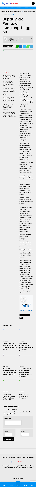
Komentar (8, 418)
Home (2, 8)
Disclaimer (30, 457)
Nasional (12, 8)
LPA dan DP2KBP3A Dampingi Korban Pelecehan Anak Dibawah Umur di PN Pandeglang (25, 372)
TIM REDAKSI (27, 305)
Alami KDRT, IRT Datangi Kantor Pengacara (24, 396)
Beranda (4, 14)
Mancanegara (26, 8)
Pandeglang (10, 14)
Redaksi (5, 457)
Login (6, 8)
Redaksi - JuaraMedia (26, 311)
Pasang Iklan (21, 457)
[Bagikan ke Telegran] (31, 46)
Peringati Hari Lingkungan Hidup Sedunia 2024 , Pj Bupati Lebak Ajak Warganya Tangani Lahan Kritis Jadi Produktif (9, 91)
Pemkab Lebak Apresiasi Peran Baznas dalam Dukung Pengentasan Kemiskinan (26, 347)
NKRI (21, 317)
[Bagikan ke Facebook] (21, 46)
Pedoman (12, 457)
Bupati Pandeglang (24, 315)
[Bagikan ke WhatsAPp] (28, 46)
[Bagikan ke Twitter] (24, 46)
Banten (18, 8)
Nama (6, 431)
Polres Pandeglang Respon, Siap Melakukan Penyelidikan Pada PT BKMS (9, 77)
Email (23, 431)
